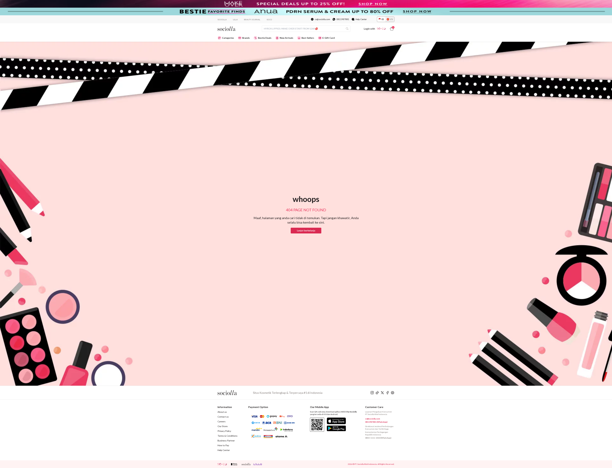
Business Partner (226, 440)
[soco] (222, 464)
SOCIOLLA (222, 19)
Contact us (223, 416)
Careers (222, 421)
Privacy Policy (224, 431)
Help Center (361, 19)
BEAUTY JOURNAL (252, 19)
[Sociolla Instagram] (372, 393)
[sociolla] (246, 464)
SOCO (269, 19)
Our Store (223, 426)
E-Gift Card (328, 37)
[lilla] (258, 464)
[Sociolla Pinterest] (392, 393)
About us (222, 412)
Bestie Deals (264, 37)
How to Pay (223, 445)
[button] (306, 230)
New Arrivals (286, 37)
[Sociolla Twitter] (382, 393)
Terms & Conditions (227, 435)
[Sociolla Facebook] (387, 393)
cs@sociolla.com (322, 19)
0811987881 (342, 19)
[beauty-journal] (234, 464)
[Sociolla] (235, 392)
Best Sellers (308, 37)
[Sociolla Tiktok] (377, 393)
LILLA (235, 19)
